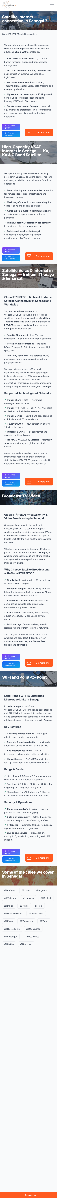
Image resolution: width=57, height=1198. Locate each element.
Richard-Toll (37, 913)
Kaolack (29, 898)
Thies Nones (32, 936)
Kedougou (11, 936)
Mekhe (10, 944)
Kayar (9, 921)
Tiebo (45, 921)
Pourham (27, 944)
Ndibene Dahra (14, 913)
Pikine (25, 905)
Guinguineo (34, 929)
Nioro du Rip (13, 929)
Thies (27, 890)
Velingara (11, 898)
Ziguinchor (27, 921)
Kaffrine (10, 890)
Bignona (42, 890)
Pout (39, 905)
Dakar (9, 905)
